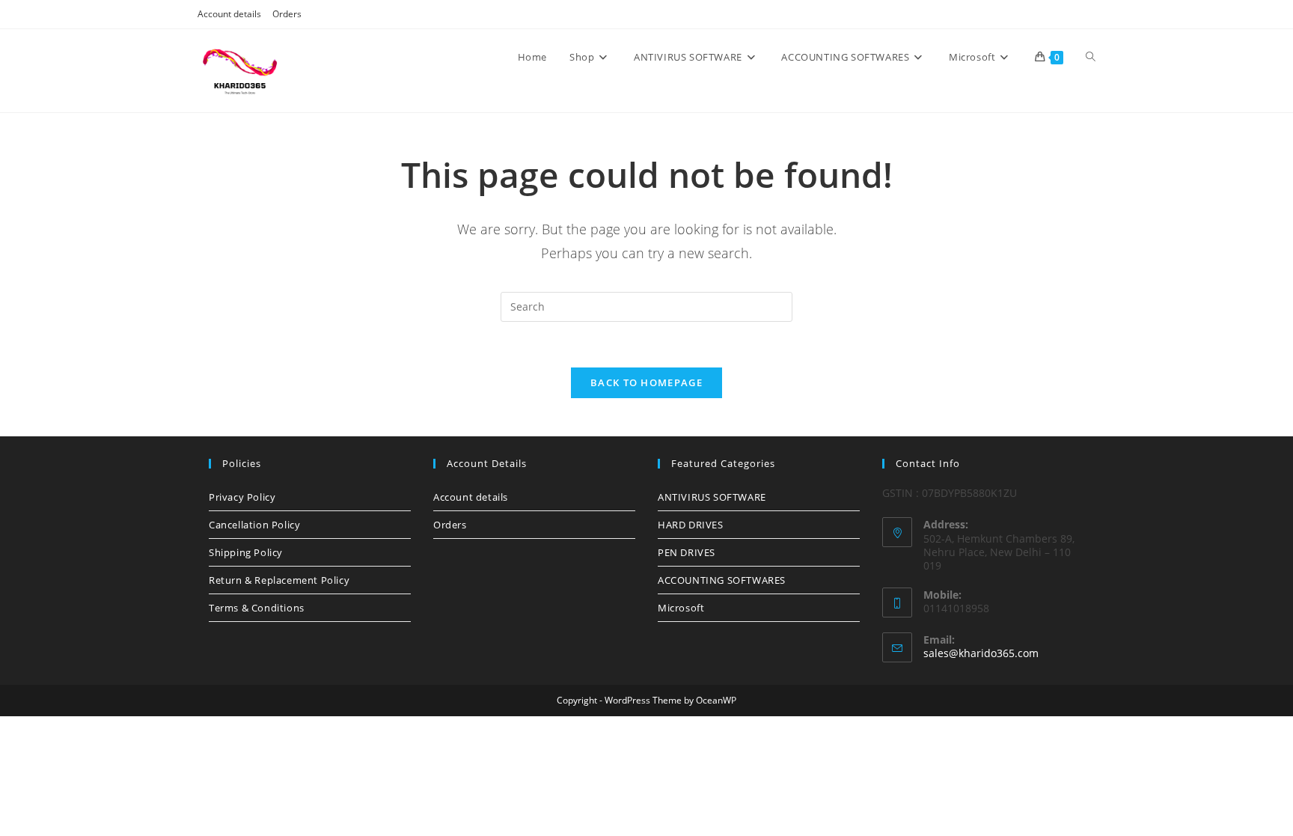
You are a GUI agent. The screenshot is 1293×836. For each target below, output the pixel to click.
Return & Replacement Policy (279, 580)
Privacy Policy (242, 497)
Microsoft (681, 607)
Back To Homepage (646, 382)
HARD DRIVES (691, 524)
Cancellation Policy (254, 524)
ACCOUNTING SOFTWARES (722, 580)
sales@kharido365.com (981, 653)
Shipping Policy (246, 552)
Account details (229, 13)
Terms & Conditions (257, 607)
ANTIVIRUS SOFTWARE (712, 497)
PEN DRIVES (686, 552)
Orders (287, 13)
